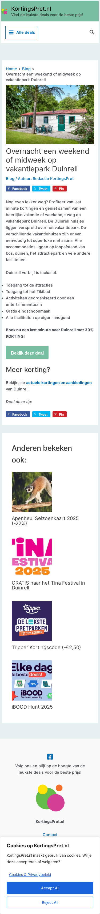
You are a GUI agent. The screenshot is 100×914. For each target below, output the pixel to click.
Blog (10, 178)
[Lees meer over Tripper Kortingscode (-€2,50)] (32, 620)
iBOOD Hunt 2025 (32, 707)
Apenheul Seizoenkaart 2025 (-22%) (45, 520)
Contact (50, 834)
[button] (92, 32)
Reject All (50, 902)
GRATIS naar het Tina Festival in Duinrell (48, 585)
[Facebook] (50, 756)
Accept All (50, 888)
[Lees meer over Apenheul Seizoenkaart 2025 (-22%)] (32, 491)
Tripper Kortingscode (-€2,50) (46, 647)
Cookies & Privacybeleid (30, 874)
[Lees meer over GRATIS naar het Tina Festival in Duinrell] (32, 556)
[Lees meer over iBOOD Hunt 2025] (32, 680)
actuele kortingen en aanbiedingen (59, 382)
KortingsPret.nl (31, 8)
